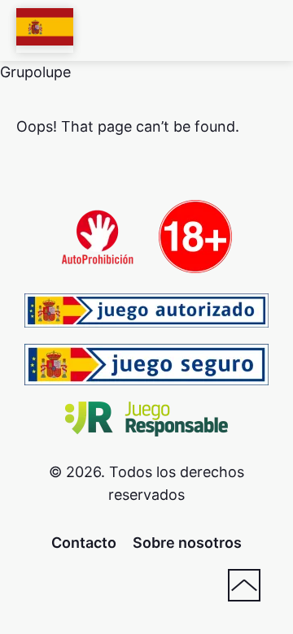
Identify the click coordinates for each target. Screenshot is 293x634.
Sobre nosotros (187, 542)
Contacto (83, 542)
